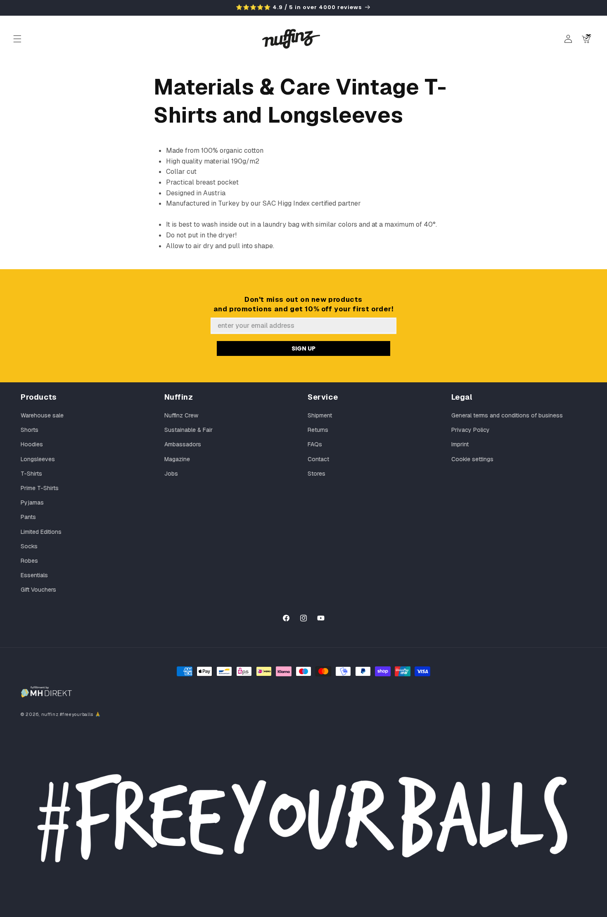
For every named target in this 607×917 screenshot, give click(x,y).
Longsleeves (38, 459)
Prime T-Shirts (40, 488)
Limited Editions (41, 532)
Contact (318, 459)
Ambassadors (182, 444)
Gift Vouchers (38, 589)
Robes (29, 560)
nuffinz (50, 714)
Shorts (29, 430)
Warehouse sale (42, 415)
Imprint (460, 444)
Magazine (177, 459)
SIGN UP (303, 348)
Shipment (320, 415)
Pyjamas (32, 502)
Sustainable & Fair (188, 430)
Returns (318, 430)
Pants (28, 517)
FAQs (315, 444)
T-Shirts (31, 473)
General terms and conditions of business (507, 415)
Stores (316, 473)
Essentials (34, 575)
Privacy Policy (470, 430)
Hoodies (32, 444)
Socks (29, 546)
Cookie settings (472, 459)
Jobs (171, 473)
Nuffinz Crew (181, 415)
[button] (17, 39)
